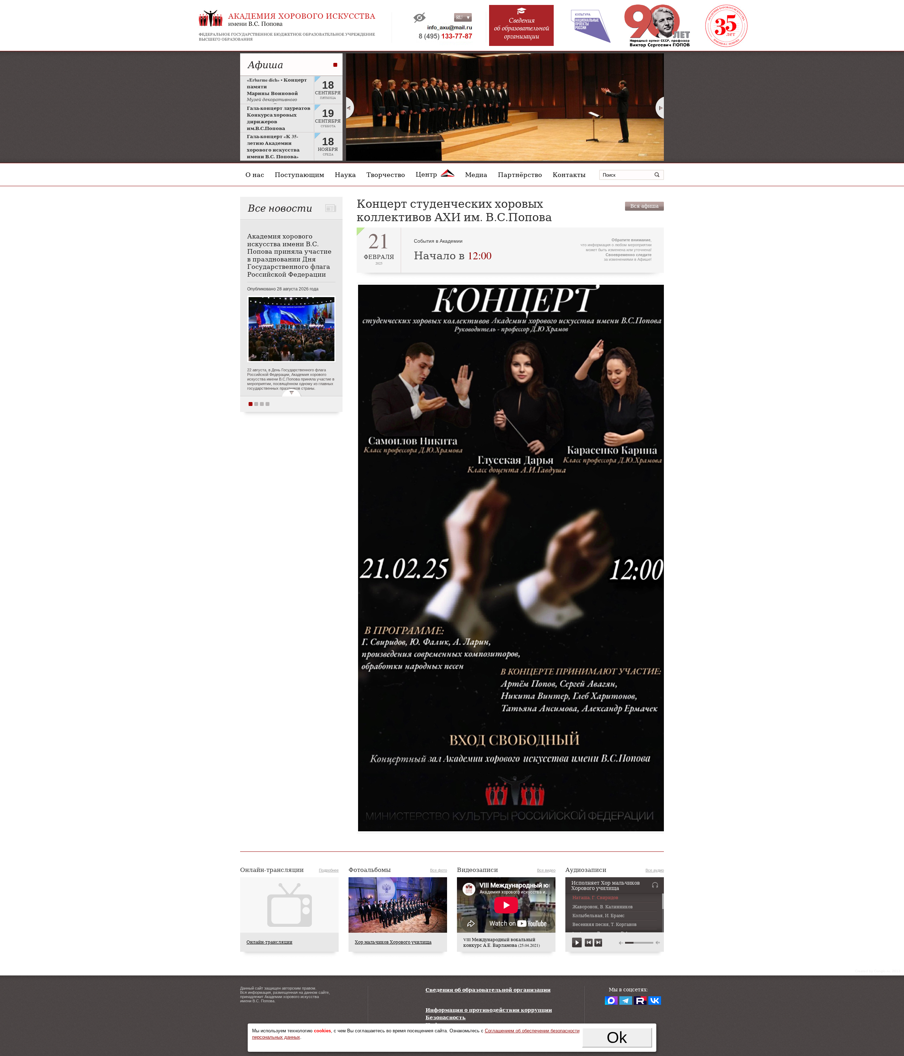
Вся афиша (644, 205)
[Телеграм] (625, 1000)
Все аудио (655, 870)
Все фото (438, 870)
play (577, 943)
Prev (350, 107)
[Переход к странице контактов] (440, 33)
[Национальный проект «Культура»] (585, 25)
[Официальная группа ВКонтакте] (654, 1000)
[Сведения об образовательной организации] (521, 29)
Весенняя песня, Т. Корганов (604, 924)
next (598, 943)
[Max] (611, 1000)
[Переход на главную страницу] (304, 25)
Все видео (546, 870)
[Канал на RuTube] (640, 1000)
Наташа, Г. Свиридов (595, 897)
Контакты (569, 174)
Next (660, 107)
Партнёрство (520, 174)
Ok (617, 1037)
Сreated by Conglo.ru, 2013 (877, 971)
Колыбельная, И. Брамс (598, 915)
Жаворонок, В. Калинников (602, 906)
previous (589, 943)
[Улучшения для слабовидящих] (419, 18)
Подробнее (329, 870)
